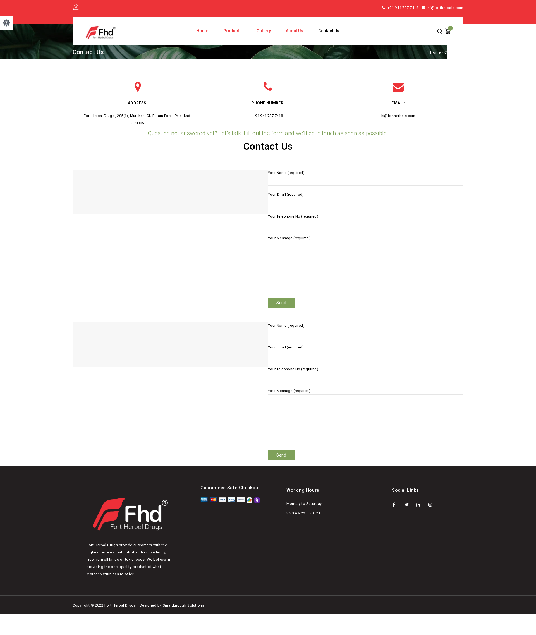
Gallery (264, 30)
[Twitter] (409, 504)
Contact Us (328, 30)
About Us (294, 30)
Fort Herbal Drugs (120, 605)
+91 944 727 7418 (402, 8)
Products (232, 30)
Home (202, 30)
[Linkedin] (421, 504)
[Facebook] (397, 504)
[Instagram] (433, 504)
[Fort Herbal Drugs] (101, 32)
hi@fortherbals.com (445, 8)
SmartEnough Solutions (183, 605)
